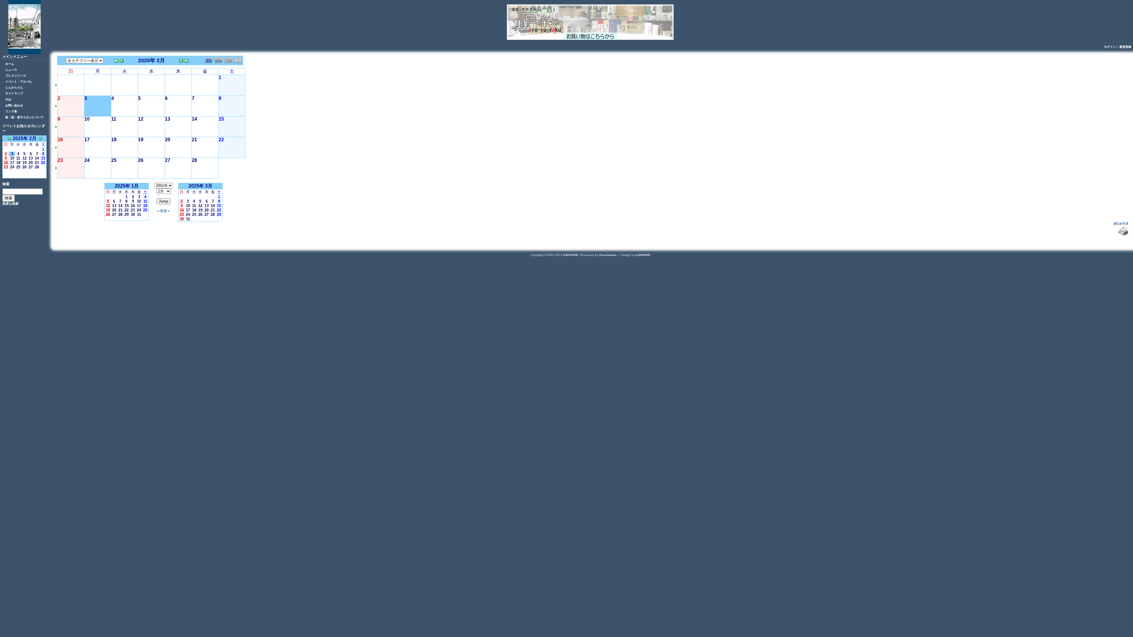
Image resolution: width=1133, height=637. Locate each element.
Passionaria (608, 255)
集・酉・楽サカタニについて (24, 117)
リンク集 (11, 111)
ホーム (9, 63)
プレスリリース (15, 75)
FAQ (8, 99)
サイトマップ (14, 93)
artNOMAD (643, 255)
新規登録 (1125, 46)
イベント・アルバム (18, 81)
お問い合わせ (14, 105)
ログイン (1110, 46)
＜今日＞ (24, 175)
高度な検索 (10, 203)
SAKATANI (571, 255)
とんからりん (14, 87)
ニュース (11, 69)
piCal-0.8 (1121, 223)
